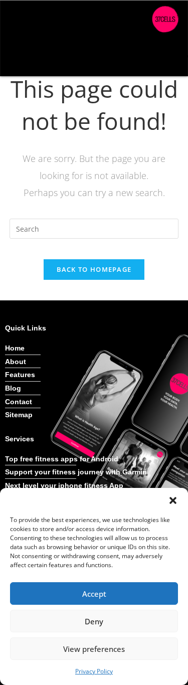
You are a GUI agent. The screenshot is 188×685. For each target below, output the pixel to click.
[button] (173, 500)
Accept (94, 594)
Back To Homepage (94, 269)
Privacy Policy (94, 671)
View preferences (94, 649)
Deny (94, 621)
